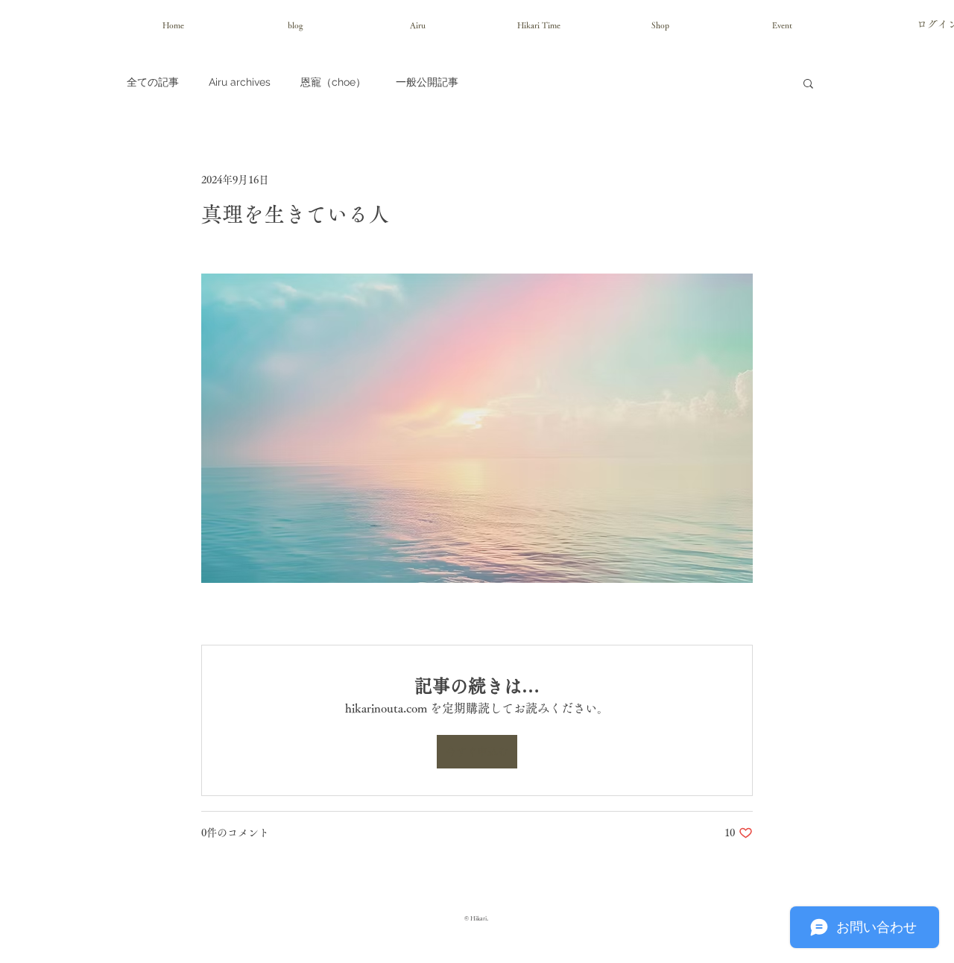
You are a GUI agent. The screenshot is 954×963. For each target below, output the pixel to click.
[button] (808, 83)
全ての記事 (153, 82)
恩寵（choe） (333, 82)
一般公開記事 (427, 82)
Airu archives (240, 82)
